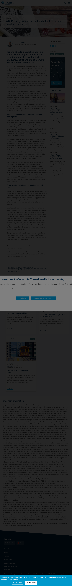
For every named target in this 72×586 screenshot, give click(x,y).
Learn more (16, 579)
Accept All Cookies (31, 582)
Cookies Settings (17, 582)
